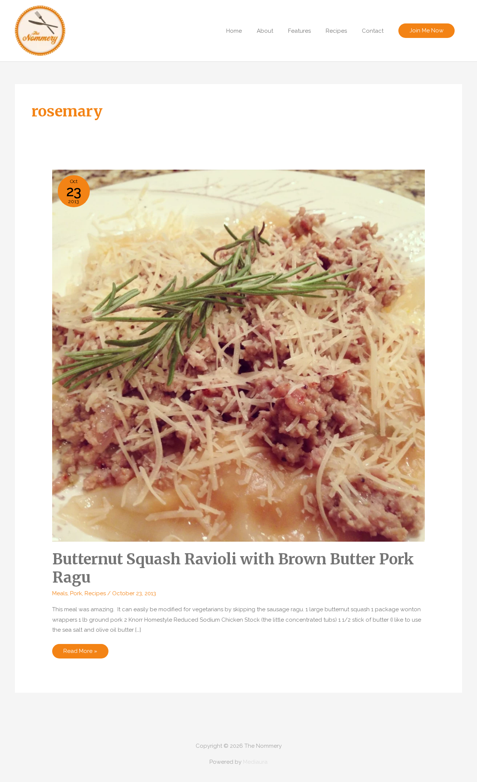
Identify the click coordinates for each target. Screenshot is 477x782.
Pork (76, 593)
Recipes (95, 593)
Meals (59, 593)
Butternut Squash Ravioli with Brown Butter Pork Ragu (233, 568)
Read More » (80, 652)
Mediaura (255, 762)
